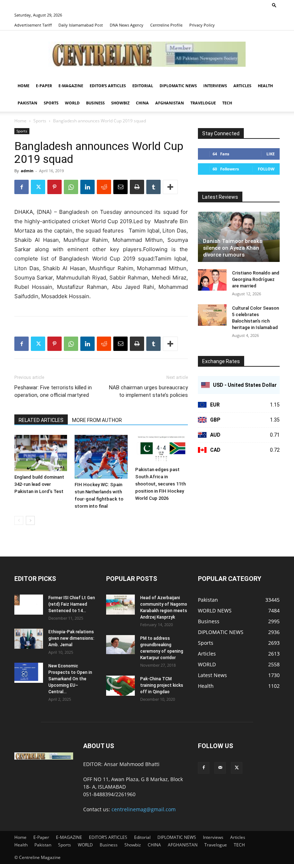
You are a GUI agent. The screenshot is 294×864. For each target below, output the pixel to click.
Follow (266, 169)
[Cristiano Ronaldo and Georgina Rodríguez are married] (212, 280)
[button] (274, 5)
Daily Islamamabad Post (80, 25)
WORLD (72, 102)
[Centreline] (147, 54)
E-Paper (44, 85)
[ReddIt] (104, 187)
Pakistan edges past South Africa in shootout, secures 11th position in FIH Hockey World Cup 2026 (160, 484)
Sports (51, 102)
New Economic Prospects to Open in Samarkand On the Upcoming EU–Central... (70, 678)
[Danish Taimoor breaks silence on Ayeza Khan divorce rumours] (239, 237)
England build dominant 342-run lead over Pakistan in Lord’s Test (39, 484)
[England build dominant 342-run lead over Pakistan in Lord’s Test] (40, 453)
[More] (170, 187)
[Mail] (220, 768)
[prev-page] (18, 520)
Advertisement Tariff (33, 25)
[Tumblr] (153, 187)
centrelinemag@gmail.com (144, 809)
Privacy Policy (202, 25)
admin (27, 170)
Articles (242, 85)
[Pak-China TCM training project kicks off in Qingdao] (120, 686)
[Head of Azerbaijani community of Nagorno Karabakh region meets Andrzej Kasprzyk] (120, 605)
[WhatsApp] (71, 187)
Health (265, 85)
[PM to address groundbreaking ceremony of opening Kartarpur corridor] (120, 644)
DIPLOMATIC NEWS (178, 85)
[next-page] (30, 520)
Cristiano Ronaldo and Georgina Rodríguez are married (255, 279)
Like (270, 153)
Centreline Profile (166, 25)
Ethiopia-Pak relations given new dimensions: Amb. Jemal (71, 638)
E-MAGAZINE (70, 85)
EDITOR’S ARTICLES (108, 85)
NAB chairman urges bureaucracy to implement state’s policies (148, 391)
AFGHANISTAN (169, 102)
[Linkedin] (87, 187)
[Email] (120, 187)
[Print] (137, 187)
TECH (227, 102)
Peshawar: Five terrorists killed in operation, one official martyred (53, 391)
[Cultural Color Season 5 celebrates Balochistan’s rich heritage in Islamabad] (212, 315)
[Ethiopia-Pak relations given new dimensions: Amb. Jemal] (28, 639)
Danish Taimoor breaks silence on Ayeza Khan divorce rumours (232, 248)
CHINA (142, 102)
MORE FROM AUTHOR (97, 420)
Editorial (142, 85)
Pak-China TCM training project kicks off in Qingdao (161, 685)
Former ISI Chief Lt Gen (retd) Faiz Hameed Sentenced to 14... (71, 604)
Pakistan (27, 102)
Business (95, 102)
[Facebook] (21, 187)
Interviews (215, 85)
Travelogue (203, 102)
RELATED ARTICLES (41, 420)
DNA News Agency (126, 25)
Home (23, 85)
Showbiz (120, 102)
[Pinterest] (54, 187)
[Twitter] (38, 187)
